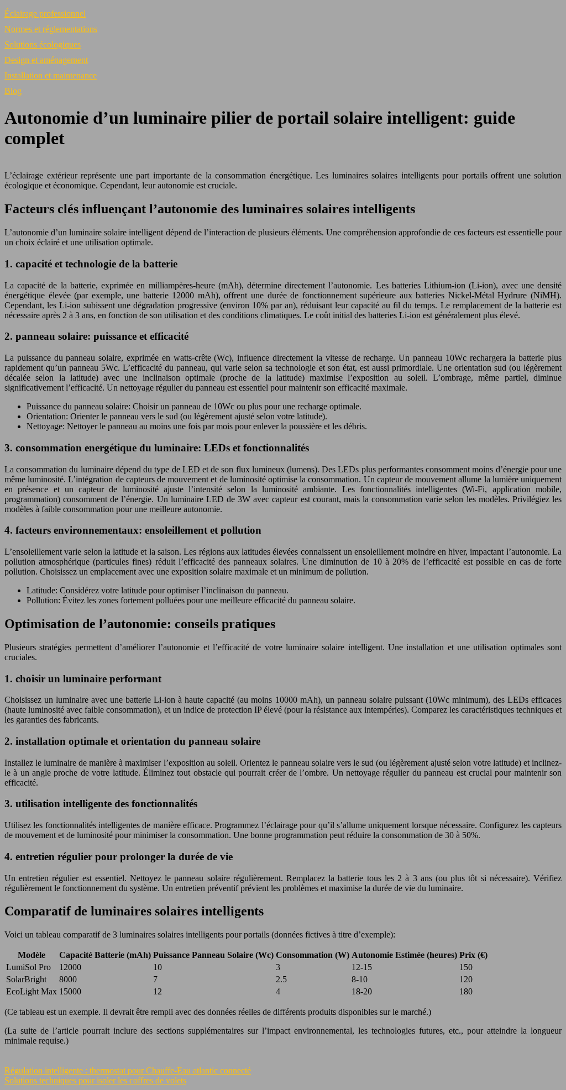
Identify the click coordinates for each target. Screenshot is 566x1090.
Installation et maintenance (50, 75)
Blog (13, 91)
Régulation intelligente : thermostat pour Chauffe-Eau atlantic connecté (127, 1070)
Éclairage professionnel (45, 13)
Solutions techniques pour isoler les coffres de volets (95, 1080)
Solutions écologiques (42, 44)
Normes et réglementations (50, 29)
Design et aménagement (46, 60)
